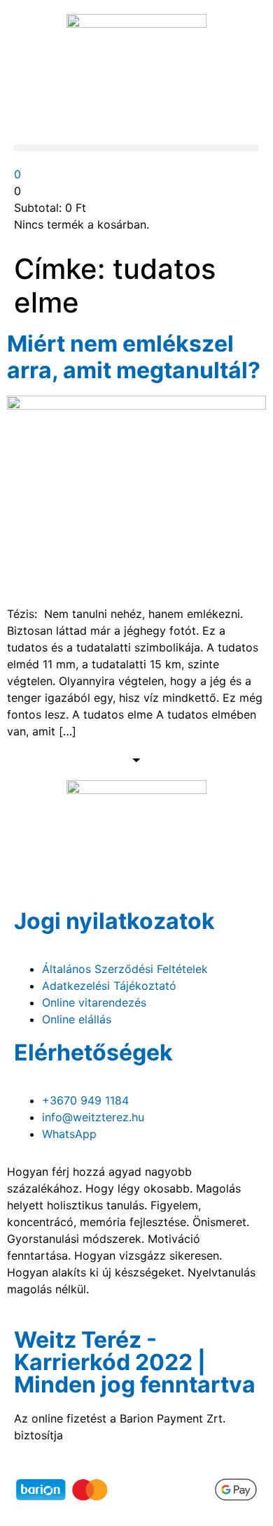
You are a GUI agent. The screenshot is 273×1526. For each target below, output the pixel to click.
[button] (136, 148)
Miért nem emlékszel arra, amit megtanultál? (133, 357)
